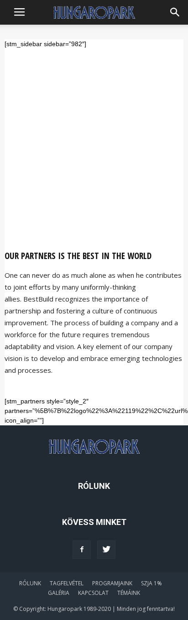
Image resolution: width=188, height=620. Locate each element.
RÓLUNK (30, 583)
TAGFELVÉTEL (67, 583)
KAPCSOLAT (93, 593)
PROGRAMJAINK (112, 583)
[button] (175, 12)
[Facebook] (82, 550)
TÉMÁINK (128, 593)
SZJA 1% (151, 583)
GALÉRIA (58, 593)
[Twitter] (106, 550)
